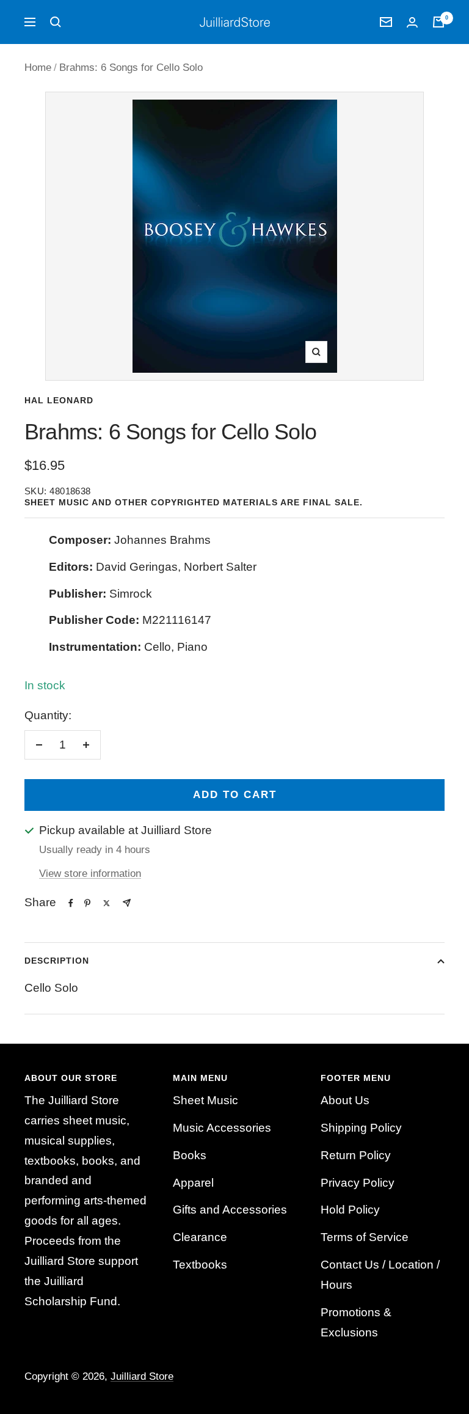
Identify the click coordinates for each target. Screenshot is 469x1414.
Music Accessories (222, 1127)
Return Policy (356, 1155)
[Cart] (438, 21)
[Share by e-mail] (127, 903)
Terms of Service (365, 1237)
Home (37, 67)
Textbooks (200, 1264)
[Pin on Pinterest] (87, 903)
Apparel (193, 1182)
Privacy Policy (357, 1182)
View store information (90, 873)
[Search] (55, 21)
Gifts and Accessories (230, 1209)
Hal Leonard (58, 400)
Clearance (200, 1237)
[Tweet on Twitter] (106, 903)
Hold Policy (350, 1209)
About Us (345, 1100)
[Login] (412, 22)
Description (56, 960)
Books (189, 1155)
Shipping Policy (361, 1127)
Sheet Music (205, 1100)
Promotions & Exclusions (356, 1322)
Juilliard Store (142, 1376)
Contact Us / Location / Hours (380, 1274)
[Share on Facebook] (70, 903)
